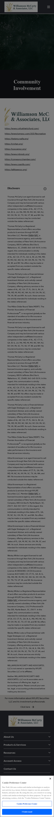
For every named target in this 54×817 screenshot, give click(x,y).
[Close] (50, 779)
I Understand (27, 812)
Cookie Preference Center (27, 804)
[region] (27, 796)
